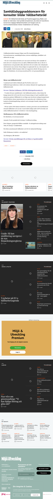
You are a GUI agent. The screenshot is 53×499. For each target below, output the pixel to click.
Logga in (18, 352)
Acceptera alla (35, 495)
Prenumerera (18, 347)
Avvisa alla (26, 495)
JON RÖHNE (4, 471)
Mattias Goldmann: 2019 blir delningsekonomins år (26, 90)
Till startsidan (26, 163)
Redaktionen (4, 487)
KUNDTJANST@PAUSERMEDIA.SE (8, 477)
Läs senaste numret (44, 468)
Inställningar (17, 495)
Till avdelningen (47, 202)
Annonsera (4, 488)
